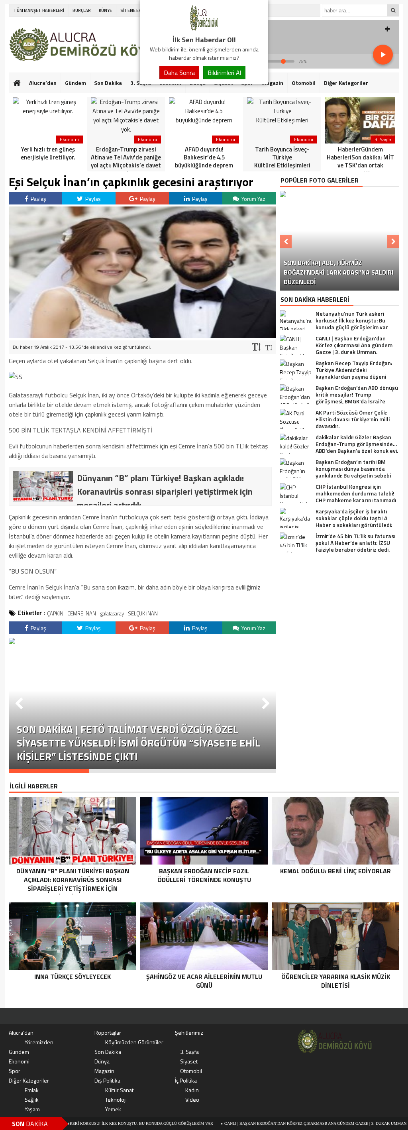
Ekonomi (19, 1061)
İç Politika (186, 1080)
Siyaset (189, 1061)
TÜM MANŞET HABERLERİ (39, 10)
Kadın (192, 1090)
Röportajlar (107, 1032)
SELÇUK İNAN (143, 613)
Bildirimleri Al (224, 72)
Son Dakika (108, 83)
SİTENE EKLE (132, 10)
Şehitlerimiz (189, 1032)
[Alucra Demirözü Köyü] (204, 29)
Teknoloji (116, 1099)
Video (192, 1099)
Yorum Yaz (252, 199)
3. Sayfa (189, 1051)
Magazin (272, 83)
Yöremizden (39, 1042)
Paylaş (37, 199)
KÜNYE (105, 10)
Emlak (32, 1090)
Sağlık (32, 1099)
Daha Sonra (179, 72)
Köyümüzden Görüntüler (134, 1042)
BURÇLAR (82, 10)
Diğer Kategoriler (346, 83)
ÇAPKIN (55, 613)
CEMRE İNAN (81, 613)
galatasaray (112, 613)
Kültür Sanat (119, 1090)
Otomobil (304, 83)
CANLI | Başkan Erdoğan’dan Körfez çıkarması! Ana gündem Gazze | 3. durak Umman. (278, 1123)
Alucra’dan (43, 83)
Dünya (102, 1061)
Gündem (75, 83)
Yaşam (32, 1109)
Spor (14, 1071)
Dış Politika (107, 1080)
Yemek (113, 1109)
